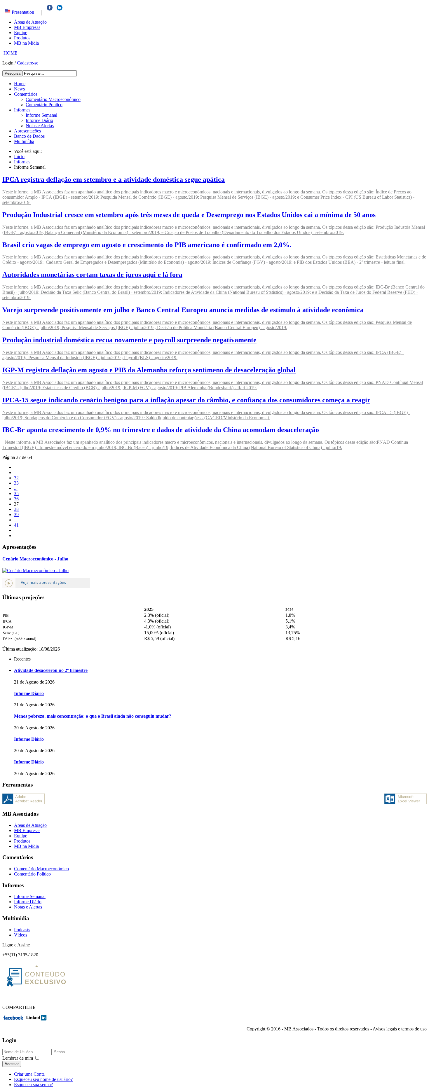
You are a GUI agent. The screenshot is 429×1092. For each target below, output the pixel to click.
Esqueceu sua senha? (33, 1084)
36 (16, 498)
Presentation (22, 12)
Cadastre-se (27, 62)
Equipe (20, 32)
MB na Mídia (26, 43)
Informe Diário (39, 120)
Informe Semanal (41, 115)
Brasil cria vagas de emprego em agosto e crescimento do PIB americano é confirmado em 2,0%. (146, 245)
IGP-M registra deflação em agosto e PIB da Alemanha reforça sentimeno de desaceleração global (149, 370)
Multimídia (24, 141)
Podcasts (22, 929)
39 (16, 514)
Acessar (12, 1064)
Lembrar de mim (17, 1058)
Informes (22, 109)
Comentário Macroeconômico (53, 99)
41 (16, 525)
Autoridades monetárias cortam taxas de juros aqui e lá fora (92, 274)
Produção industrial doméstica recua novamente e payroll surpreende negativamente (129, 340)
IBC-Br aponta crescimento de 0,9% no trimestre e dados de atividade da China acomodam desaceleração (160, 430)
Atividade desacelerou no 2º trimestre (51, 670)
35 (16, 493)
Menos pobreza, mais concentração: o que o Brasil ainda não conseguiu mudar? (92, 716)
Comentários (25, 94)
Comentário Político (44, 104)
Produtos (22, 37)
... (16, 488)
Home (19, 83)
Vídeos (20, 934)
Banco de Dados (29, 136)
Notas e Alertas (40, 125)
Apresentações (27, 130)
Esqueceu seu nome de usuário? (43, 1079)
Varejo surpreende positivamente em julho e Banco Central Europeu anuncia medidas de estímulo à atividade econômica (183, 310)
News (19, 88)
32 (16, 477)
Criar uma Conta (29, 1074)
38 (16, 509)
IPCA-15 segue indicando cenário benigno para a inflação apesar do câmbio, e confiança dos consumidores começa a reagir (186, 400)
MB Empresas (27, 27)
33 (16, 483)
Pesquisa (12, 73)
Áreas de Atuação (30, 22)
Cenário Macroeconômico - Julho (35, 558)
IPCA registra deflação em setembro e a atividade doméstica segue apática (113, 179)
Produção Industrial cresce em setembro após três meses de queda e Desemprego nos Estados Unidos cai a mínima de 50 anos (189, 215)
